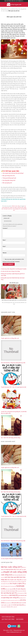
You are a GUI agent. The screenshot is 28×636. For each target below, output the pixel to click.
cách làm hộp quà (11, 577)
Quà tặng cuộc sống (8, 619)
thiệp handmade (8, 602)
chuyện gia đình (20, 207)
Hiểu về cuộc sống (16, 206)
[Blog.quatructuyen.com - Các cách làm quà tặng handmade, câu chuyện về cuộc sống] (14, 4)
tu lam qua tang (18, 605)
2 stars (6, 221)
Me (8, 595)
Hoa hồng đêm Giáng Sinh (8, 180)
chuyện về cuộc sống (15, 572)
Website (4, 252)
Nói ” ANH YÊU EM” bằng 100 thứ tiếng (10, 437)
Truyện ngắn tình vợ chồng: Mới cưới (10, 338)
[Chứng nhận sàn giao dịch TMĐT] (12, 626)
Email (4, 246)
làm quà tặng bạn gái (9, 593)
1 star (4, 221)
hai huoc (13, 586)
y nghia (15, 606)
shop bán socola (10, 600)
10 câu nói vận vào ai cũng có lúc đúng (10, 271)
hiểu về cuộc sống (19, 589)
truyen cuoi (22, 602)
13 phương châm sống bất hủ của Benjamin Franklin (13, 269)
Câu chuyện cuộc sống (14, 579)
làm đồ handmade (20, 593)
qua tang (13, 595)
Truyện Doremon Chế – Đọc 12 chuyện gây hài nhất (13, 387)
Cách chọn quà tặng (8, 616)
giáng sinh (8, 586)
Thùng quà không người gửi (9, 178)
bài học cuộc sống (11, 567)
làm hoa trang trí (12, 591)
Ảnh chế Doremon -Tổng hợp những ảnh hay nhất (13, 362)
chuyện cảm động (13, 207)
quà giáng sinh (22, 597)
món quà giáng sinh (16, 208)
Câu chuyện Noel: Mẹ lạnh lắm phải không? (13, 173)
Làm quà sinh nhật (21, 591)
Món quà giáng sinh (7, 182)
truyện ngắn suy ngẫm (7, 605)
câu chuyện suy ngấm (21, 581)
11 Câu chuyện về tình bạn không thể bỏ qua (11, 558)
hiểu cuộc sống (9, 589)
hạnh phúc (4, 591)
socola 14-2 (17, 600)
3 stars (7, 221)
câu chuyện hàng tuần (11, 581)
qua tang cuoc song (11, 597)
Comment (5, 228)
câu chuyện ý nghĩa (17, 583)
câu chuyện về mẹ (5, 583)
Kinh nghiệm (19, 619)
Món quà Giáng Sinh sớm (8, 175)
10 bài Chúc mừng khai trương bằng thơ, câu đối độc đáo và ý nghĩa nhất (14, 412)
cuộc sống (6, 575)
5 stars (10, 221)
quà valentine (4, 600)
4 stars (9, 221)
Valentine (10, 606)
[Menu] (2, 4)
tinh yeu (15, 602)
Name (4, 240)
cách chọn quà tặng (17, 575)
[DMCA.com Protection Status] (19, 626)
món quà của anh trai (8, 208)
